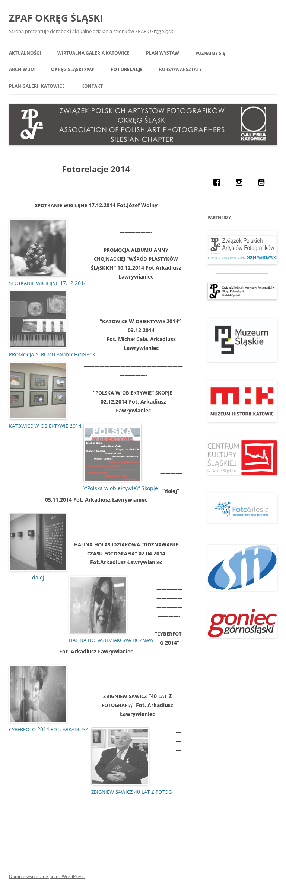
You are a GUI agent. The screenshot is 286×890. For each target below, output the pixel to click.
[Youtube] (263, 182)
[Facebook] (218, 182)
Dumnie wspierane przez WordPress (47, 876)
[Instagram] (241, 182)
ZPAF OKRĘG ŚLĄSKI (56, 18)
